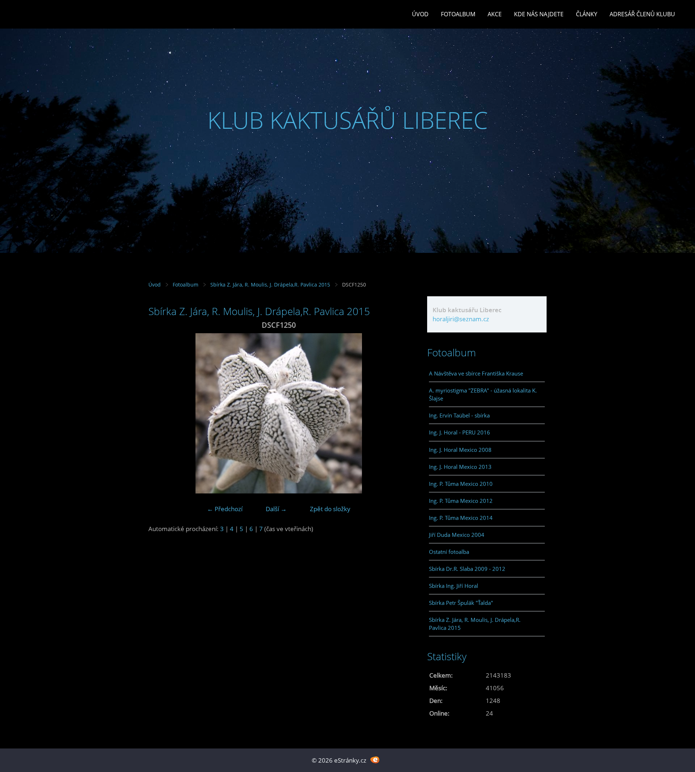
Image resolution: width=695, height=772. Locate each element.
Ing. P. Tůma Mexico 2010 (461, 483)
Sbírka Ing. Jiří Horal (453, 585)
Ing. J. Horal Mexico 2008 (460, 449)
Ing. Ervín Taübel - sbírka (459, 415)
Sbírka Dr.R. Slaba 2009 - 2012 (467, 568)
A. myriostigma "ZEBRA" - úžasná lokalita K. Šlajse (483, 394)
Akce (495, 14)
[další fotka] (397, 413)
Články (586, 14)
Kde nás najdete (539, 14)
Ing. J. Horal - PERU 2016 (459, 432)
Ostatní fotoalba (449, 551)
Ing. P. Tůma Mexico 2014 (461, 517)
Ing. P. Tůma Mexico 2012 (461, 500)
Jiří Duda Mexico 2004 (456, 534)
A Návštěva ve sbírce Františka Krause (476, 373)
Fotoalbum (458, 14)
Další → (276, 509)
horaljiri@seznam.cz (461, 319)
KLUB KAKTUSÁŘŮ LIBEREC (347, 120)
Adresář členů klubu (642, 14)
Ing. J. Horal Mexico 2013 (460, 466)
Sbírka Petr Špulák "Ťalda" (461, 602)
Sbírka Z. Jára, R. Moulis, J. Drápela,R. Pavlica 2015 (270, 284)
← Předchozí (225, 509)
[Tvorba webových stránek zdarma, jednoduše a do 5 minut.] (375, 759)
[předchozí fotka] (160, 413)
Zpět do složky (330, 509)
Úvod (420, 14)
